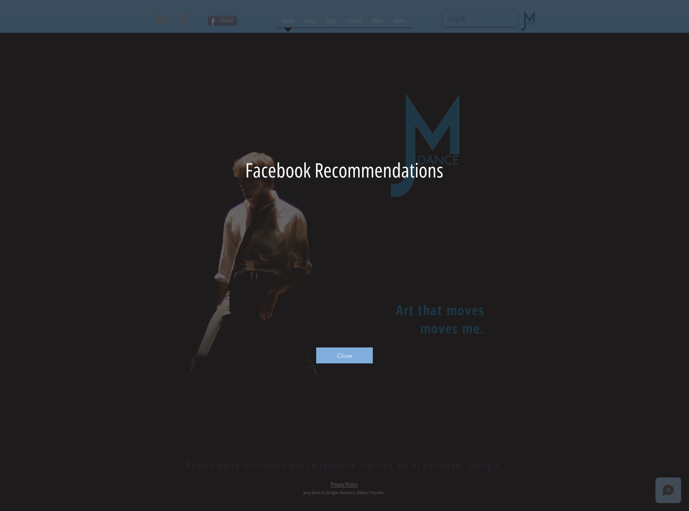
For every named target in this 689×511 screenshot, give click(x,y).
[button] (344, 355)
